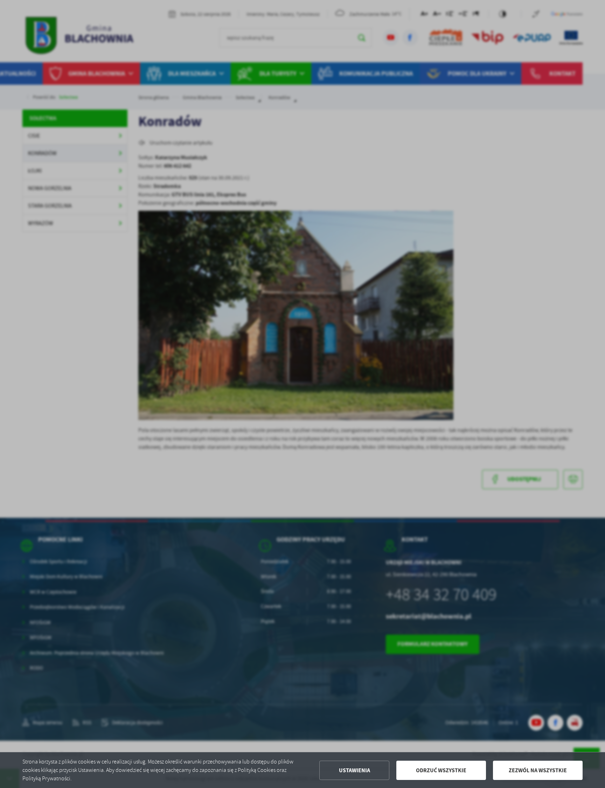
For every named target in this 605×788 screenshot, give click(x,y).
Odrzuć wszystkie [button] (441, 770)
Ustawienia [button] (354, 770)
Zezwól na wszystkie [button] (538, 770)
